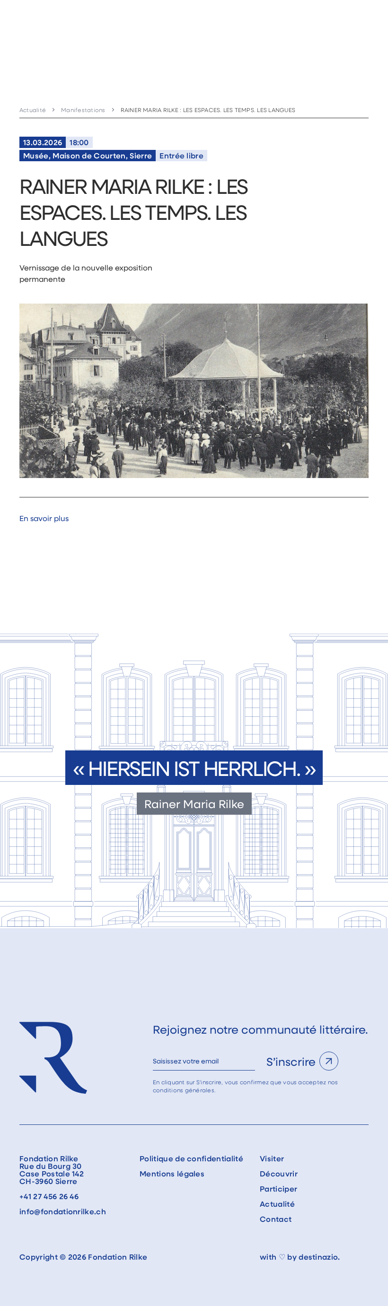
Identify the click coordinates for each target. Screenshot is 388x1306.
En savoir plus (44, 518)
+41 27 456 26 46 (49, 1196)
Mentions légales (172, 1173)
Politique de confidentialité (191, 1158)
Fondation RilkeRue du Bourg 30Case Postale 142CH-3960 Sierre (51, 1170)
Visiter (272, 1158)
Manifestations (83, 109)
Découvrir (279, 1173)
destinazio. (319, 1257)
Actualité (32, 109)
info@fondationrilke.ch (62, 1211)
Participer (278, 1189)
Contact (275, 1219)
